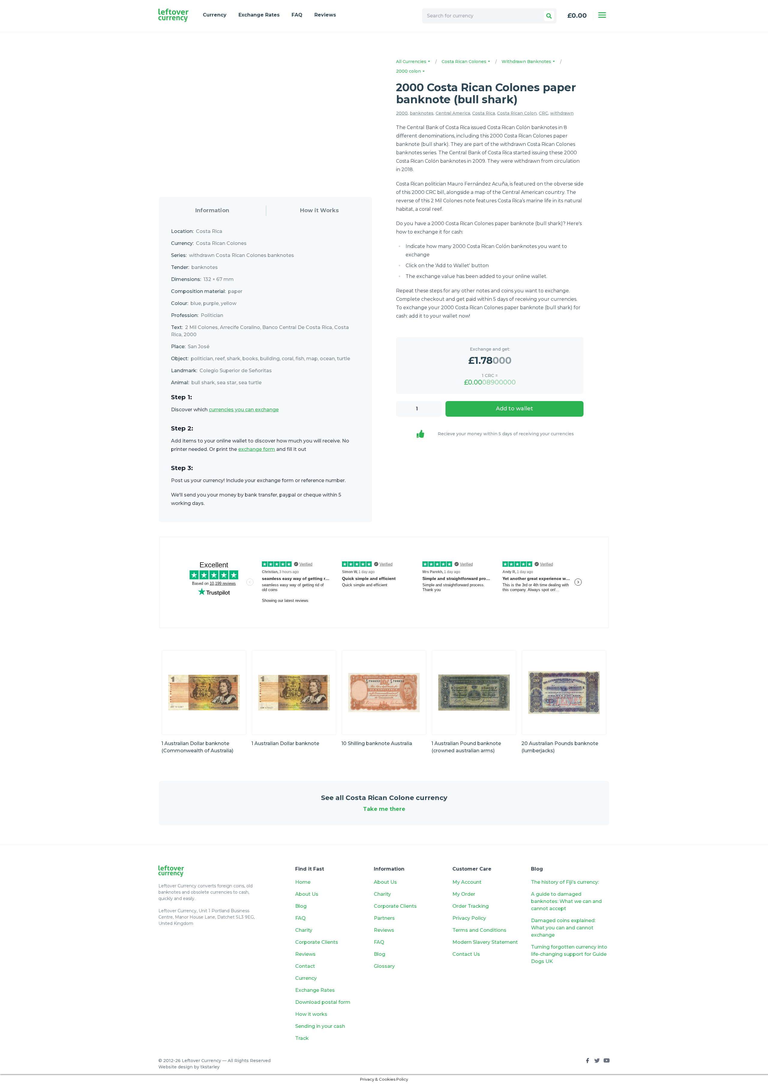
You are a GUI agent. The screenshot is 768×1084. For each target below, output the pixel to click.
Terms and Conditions (479, 930)
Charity (303, 930)
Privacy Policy (469, 918)
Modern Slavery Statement (485, 942)
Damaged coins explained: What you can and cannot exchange (563, 928)
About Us (306, 894)
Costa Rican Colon (517, 113)
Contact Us (466, 954)
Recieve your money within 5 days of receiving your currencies (506, 433)
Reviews (325, 15)
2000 (402, 113)
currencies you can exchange (244, 409)
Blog (301, 906)
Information (212, 210)
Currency (214, 15)
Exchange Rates (259, 15)
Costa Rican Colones (465, 61)
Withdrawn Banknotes (527, 61)
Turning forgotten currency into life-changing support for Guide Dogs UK (569, 954)
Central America (453, 113)
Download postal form (322, 1002)
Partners (384, 918)
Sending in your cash (320, 1026)
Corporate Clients (316, 942)
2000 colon (409, 71)
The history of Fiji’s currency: (565, 882)
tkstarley (210, 1067)
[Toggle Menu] (602, 15)
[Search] (549, 16)
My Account (467, 882)
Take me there (384, 809)
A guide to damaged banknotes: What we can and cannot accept (566, 901)
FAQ (297, 15)
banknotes (422, 113)
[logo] (173, 15)
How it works (311, 1014)
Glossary (384, 966)
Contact (305, 966)
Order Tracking (470, 906)
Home (302, 882)
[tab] (212, 210)
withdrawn (562, 113)
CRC (543, 113)
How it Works (319, 210)
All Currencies (412, 61)
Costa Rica (483, 113)
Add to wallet (514, 408)
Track (302, 1038)
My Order (463, 894)
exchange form (256, 449)
